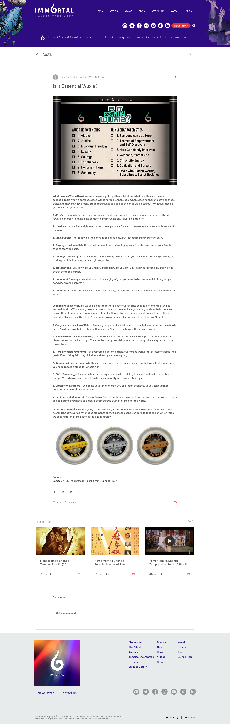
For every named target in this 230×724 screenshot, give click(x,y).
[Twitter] (146, 692)
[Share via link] (79, 491)
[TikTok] (160, 25)
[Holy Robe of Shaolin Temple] (169, 541)
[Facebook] (139, 25)
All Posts (44, 54)
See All (191, 521)
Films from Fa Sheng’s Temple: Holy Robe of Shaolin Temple (168, 562)
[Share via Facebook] (54, 491)
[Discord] (124, 25)
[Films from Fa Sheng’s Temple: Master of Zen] (115, 541)
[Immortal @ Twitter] (132, 25)
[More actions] (175, 77)
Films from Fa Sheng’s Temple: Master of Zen (110, 562)
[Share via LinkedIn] (70, 491)
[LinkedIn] (167, 25)
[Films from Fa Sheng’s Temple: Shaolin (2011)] (60, 541)
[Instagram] (146, 25)
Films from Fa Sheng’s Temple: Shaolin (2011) (54, 562)
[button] (189, 54)
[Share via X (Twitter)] (62, 491)
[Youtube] (153, 25)
